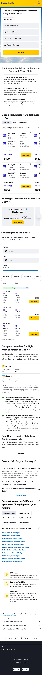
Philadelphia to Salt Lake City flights (14, 550)
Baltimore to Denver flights (11, 535)
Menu (39, 2)
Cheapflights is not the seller (13, 621)
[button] (21, 13)
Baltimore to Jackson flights (11, 556)
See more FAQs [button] (21, 495)
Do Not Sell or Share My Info (21, 659)
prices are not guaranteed (9, 615)
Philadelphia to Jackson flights (12, 561)
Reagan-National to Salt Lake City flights (15, 547)
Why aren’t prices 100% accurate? (15, 629)
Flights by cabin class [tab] (26, 518)
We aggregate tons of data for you (14, 625)
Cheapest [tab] (6, 122)
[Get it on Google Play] (16, 670)
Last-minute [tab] (23, 122)
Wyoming (22, 637)
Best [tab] (14, 122)
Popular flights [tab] (24, 522)
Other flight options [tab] (9, 522)
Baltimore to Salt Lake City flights (13, 553)
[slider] (39, 270)
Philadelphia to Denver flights (12, 538)
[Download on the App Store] (25, 670)
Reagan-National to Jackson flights (13, 558)
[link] (18, 222)
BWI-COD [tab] (21, 454)
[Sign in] (35, 4)
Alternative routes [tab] (9, 513)
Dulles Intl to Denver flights (11, 533)
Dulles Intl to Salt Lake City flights (13, 544)
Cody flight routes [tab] (24, 513)
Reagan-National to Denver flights (13, 541)
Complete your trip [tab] (9, 518)
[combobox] (8, 19)
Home (16, 637)
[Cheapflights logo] (7, 3)
